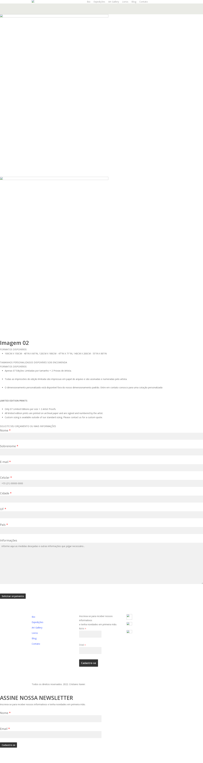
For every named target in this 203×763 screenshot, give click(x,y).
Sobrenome (9, 446)
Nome (5, 430)
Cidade (6, 493)
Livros (35, 632)
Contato (36, 643)
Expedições (37, 622)
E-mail (5, 462)
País (4, 525)
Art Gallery (37, 627)
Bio (33, 616)
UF (3, 509)
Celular (6, 477)
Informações (8, 540)
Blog (34, 638)
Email (82, 645)
